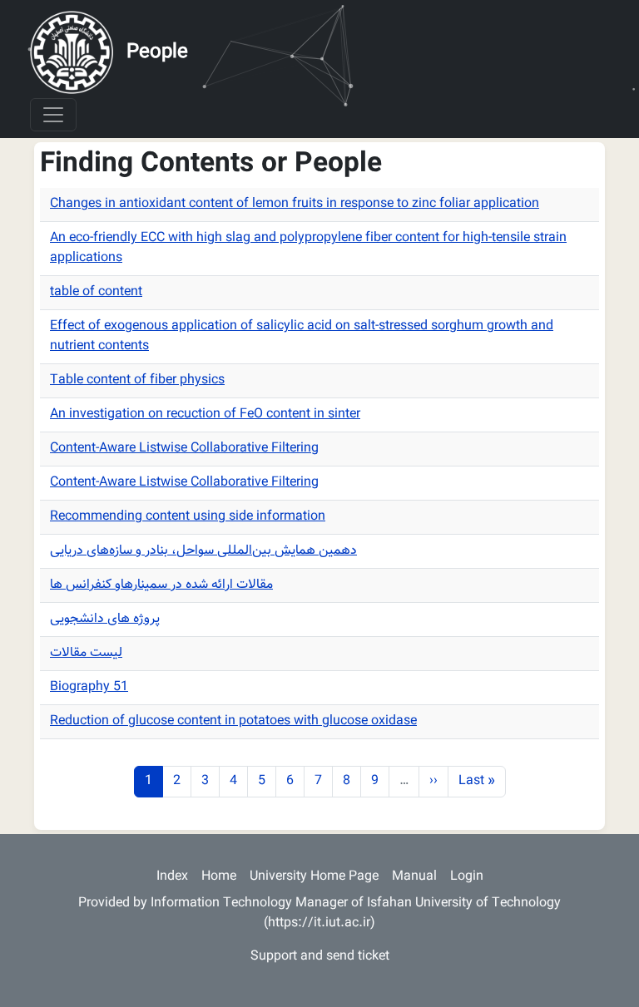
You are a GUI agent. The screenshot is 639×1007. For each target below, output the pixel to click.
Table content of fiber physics (137, 380)
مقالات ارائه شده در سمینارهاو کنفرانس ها (161, 585)
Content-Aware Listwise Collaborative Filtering (184, 448)
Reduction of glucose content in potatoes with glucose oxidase (233, 721)
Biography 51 (89, 687)
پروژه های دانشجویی (105, 619)
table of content (96, 292)
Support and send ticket (319, 956)
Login (466, 876)
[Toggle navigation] (53, 114)
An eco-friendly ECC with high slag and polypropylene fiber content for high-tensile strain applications (308, 248)
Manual (414, 876)
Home (218, 876)
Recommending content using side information (187, 516)
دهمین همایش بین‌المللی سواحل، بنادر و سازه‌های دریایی (203, 551)
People (157, 52)
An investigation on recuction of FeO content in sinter (205, 414)
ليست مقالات (86, 653)
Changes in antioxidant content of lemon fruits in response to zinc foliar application (294, 204)
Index (172, 876)
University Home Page (314, 876)
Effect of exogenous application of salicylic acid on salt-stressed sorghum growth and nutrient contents (301, 336)
